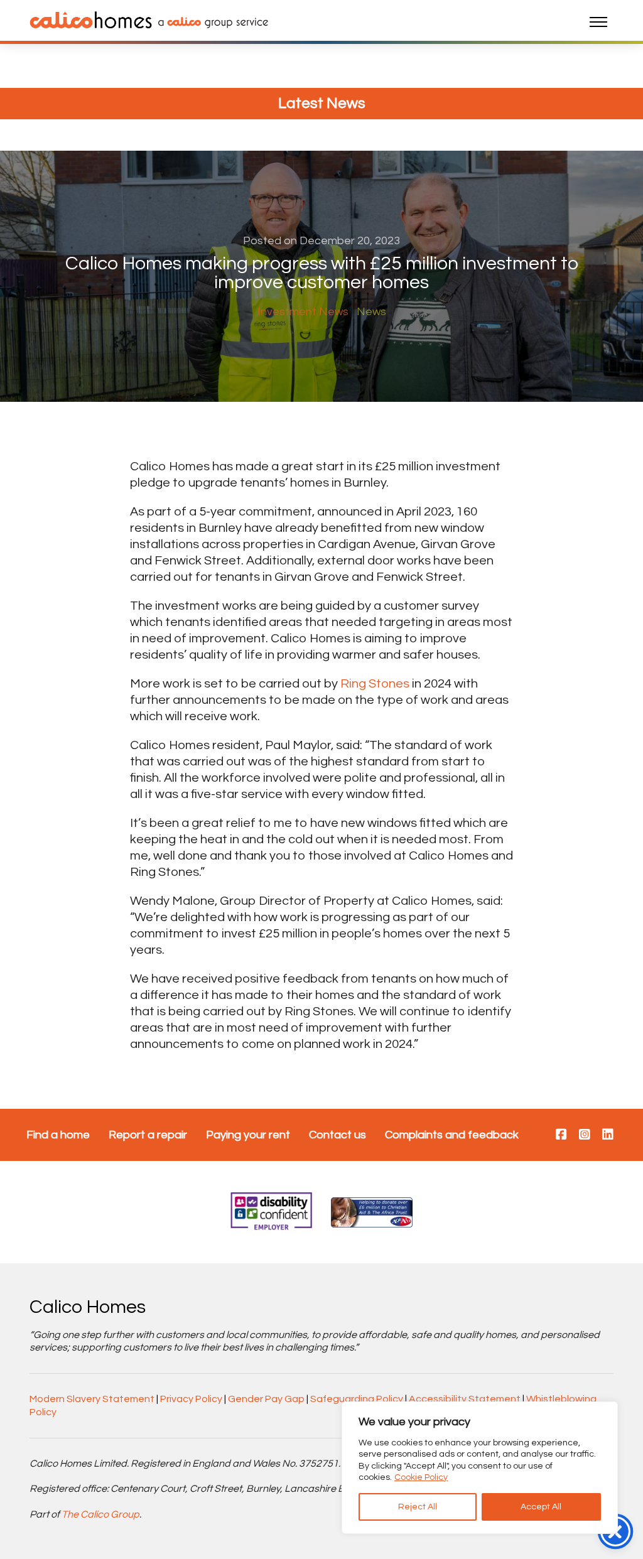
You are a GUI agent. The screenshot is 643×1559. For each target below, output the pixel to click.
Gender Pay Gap (266, 1399)
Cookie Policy (421, 1477)
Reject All (417, 1506)
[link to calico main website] (210, 22)
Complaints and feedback (452, 1135)
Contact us (337, 1135)
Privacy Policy (191, 1399)
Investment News (303, 312)
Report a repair (148, 1135)
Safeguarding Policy (356, 1399)
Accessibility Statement (465, 1399)
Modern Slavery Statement (92, 1399)
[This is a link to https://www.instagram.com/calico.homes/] (584, 1135)
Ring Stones (374, 683)
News (371, 312)
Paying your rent (248, 1135)
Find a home (58, 1135)
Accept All (541, 1506)
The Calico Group (100, 1514)
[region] (480, 1467)
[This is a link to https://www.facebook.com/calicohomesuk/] (561, 1135)
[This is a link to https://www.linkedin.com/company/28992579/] (607, 1135)
